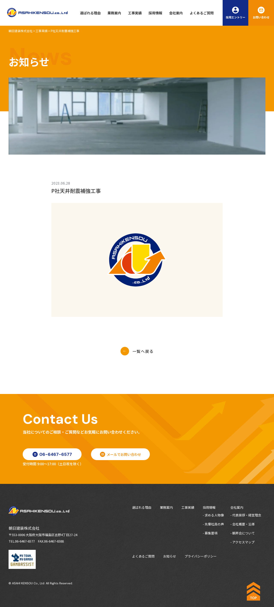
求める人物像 (214, 515)
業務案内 (114, 12)
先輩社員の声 (214, 524)
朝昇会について (243, 533)
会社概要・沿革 (243, 524)
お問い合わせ (261, 17)
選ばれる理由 (90, 12)
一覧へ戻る (143, 351)
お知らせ (169, 556)
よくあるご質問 (202, 12)
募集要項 (211, 533)
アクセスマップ (243, 542)
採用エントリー (235, 17)
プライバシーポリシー (201, 556)
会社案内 (176, 12)
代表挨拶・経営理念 (246, 515)
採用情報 (155, 12)
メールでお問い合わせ (124, 454)
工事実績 (135, 12)
